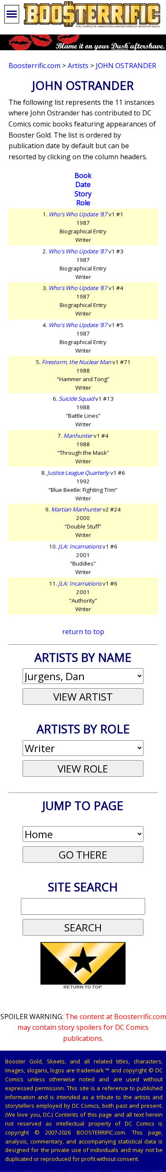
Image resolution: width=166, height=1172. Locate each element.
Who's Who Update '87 (78, 214)
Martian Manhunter (76, 509)
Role (83, 202)
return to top (83, 631)
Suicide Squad (76, 398)
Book (83, 175)
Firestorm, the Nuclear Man (76, 362)
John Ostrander (126, 65)
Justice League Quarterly (78, 473)
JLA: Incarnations (79, 546)
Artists (78, 65)
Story (83, 193)
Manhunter (77, 436)
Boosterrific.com (34, 65)
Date (83, 184)
